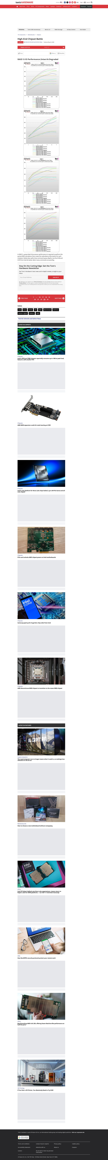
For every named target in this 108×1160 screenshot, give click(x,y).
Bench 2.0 (47, 29)
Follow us (54, 53)
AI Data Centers (71, 29)
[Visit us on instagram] (70, 2)
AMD (37, 313)
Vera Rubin (83, 29)
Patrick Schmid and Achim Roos (34, 42)
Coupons (74, 6)
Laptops (52, 6)
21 (38, 299)
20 (35, 299)
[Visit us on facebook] (65, 2)
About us (56, 1147)
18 (46, 297)
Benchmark (47, 310)
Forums (89, 6)
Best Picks (22, 6)
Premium (83, 6)
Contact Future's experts (42, 1144)
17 (43, 297)
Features (20, 42)
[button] (89, 2)
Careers (20, 1151)
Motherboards (31, 34)
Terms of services (38, 281)
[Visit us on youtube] (72, 2)
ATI (35, 310)
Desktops (58, 6)
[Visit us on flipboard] (75, 2)
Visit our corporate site (78, 1132)
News (47, 6)
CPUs (28, 6)
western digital (22, 313)
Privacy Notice (22, 283)
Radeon (31, 313)
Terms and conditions (23, 1144)
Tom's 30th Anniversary (34, 29)
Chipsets (39, 34)
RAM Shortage (58, 29)
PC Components (40, 6)
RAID (40, 310)
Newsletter (62, 53)
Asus (24, 310)
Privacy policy (57, 1144)
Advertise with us (40, 1147)
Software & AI (66, 6)
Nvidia (30, 310)
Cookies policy (75, 1144)
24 (47, 299)
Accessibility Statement (24, 1147)
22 (41, 299)
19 (49, 297)
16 (39, 297)
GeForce (55, 310)
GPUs (32, 6)
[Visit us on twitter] (67, 2)
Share (21, 53)
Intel (19, 310)
